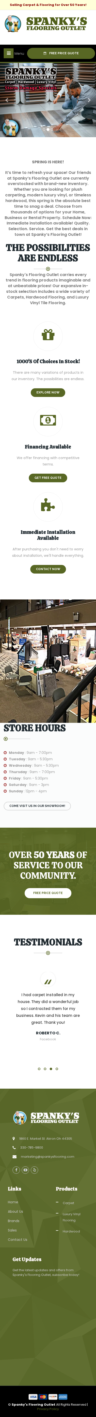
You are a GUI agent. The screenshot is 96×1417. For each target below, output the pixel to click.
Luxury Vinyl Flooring (71, 1217)
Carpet (68, 1203)
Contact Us (17, 1239)
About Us (15, 1211)
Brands (13, 1220)
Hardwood (71, 1231)
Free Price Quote (63, 53)
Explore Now (48, 392)
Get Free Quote (48, 478)
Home (13, 1202)
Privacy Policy (48, 1409)
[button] (7, 100)
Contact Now (48, 569)
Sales (12, 1230)
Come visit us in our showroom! (37, 806)
